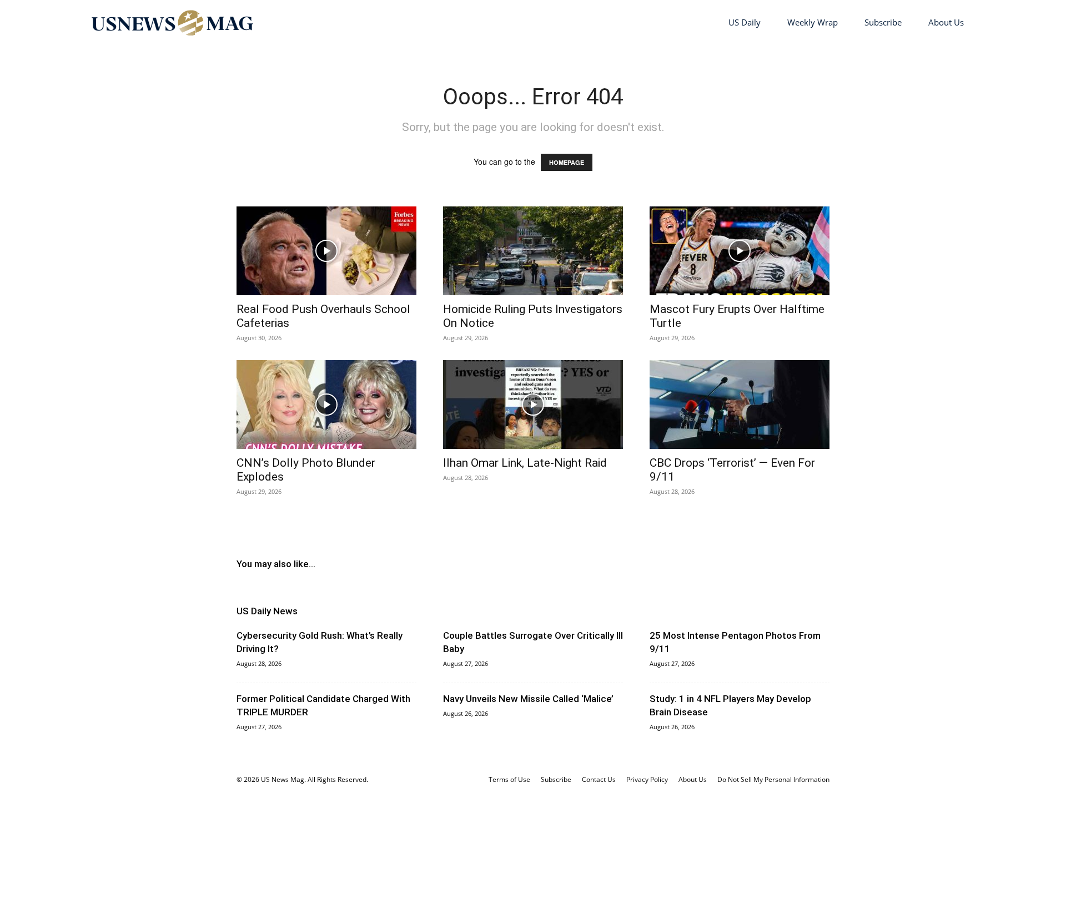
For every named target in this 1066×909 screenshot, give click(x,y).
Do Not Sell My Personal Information (773, 779)
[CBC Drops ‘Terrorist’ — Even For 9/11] (739, 404)
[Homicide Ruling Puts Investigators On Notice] (533, 250)
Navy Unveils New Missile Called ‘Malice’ (528, 698)
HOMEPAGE (566, 162)
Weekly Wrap (812, 22)
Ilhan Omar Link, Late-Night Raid (525, 462)
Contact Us (599, 779)
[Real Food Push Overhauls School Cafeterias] (326, 250)
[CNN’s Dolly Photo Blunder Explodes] (326, 404)
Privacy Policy (647, 779)
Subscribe (883, 22)
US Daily (744, 22)
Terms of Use (509, 779)
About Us (946, 22)
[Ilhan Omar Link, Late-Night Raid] (533, 404)
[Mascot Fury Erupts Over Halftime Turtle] (739, 250)
